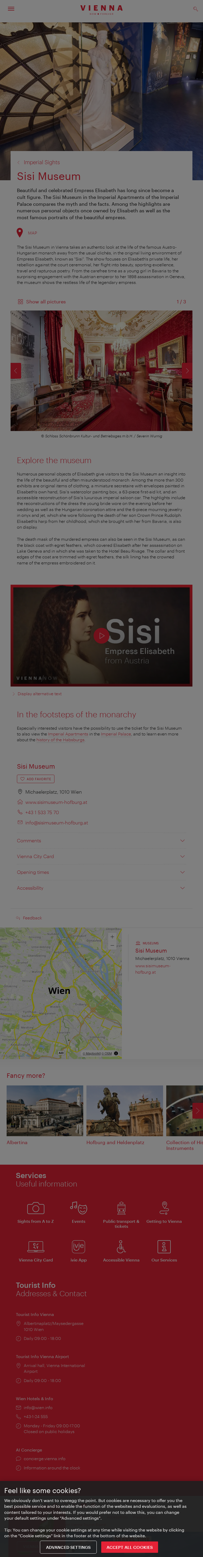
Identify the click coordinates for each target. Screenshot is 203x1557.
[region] (101, 1519)
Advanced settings (68, 1547)
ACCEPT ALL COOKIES (130, 1547)
